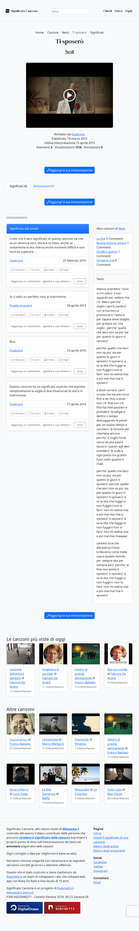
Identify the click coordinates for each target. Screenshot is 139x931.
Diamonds (82, 739)
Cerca (97, 833)
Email (97, 882)
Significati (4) (18, 186)
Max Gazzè (114, 794)
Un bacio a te (105, 260)
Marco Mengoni (53, 744)
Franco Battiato (85, 682)
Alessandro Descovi (20, 893)
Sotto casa (114, 790)
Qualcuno (78, 134)
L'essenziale (50, 739)
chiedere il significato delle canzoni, (45, 838)
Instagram (100, 871)
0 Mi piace (19, 269)
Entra (118, 11)
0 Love (35, 269)
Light (128, 11)
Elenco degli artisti (106, 846)
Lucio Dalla (20, 794)
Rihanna (80, 744)
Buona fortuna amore (111, 243)
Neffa (46, 798)
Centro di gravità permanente (83, 673)
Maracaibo (82, 790)
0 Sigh (65, 269)
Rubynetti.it (14, 877)
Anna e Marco (19, 790)
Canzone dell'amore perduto (17, 673)
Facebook (100, 862)
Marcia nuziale (117, 669)
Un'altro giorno (106, 252)
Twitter (98, 866)
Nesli (121, 229)
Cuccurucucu (19, 739)
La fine (101, 239)
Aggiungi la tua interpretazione (71, 170)
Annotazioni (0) (43, 186)
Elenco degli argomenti (109, 851)
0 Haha (50, 269)
